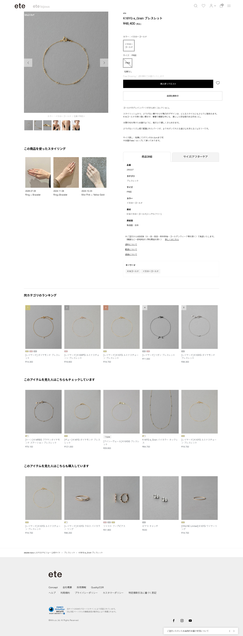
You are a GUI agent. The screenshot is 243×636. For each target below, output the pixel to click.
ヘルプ (52, 592)
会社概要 (67, 587)
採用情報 (81, 587)
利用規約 (65, 592)
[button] (212, 5)
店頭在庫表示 (173, 96)
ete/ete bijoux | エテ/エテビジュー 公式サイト (42, 552)
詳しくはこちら (172, 239)
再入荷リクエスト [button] (168, 84)
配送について (131, 249)
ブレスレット (133, 180)
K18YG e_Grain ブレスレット (91, 552)
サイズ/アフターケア (195, 156)
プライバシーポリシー (86, 592)
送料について (131, 244)
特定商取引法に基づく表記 (142, 592)
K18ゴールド (133, 271)
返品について (131, 254)
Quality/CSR (97, 587)
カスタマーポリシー (113, 592)
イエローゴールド (151, 271)
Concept (53, 587)
